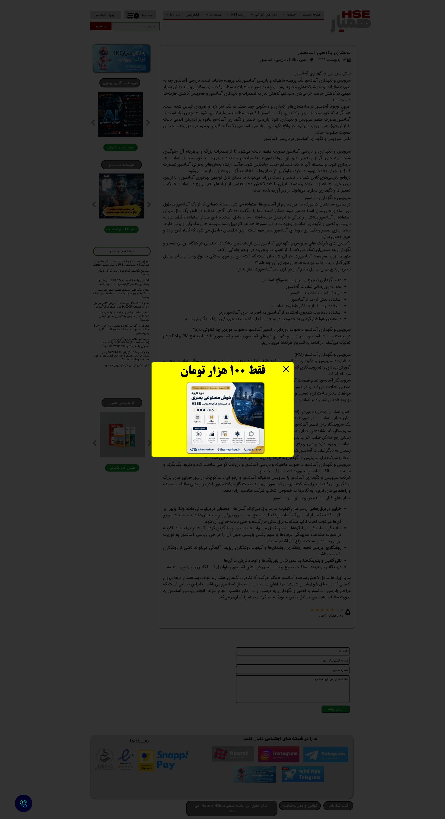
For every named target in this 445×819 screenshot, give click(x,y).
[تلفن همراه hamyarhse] (23, 803)
